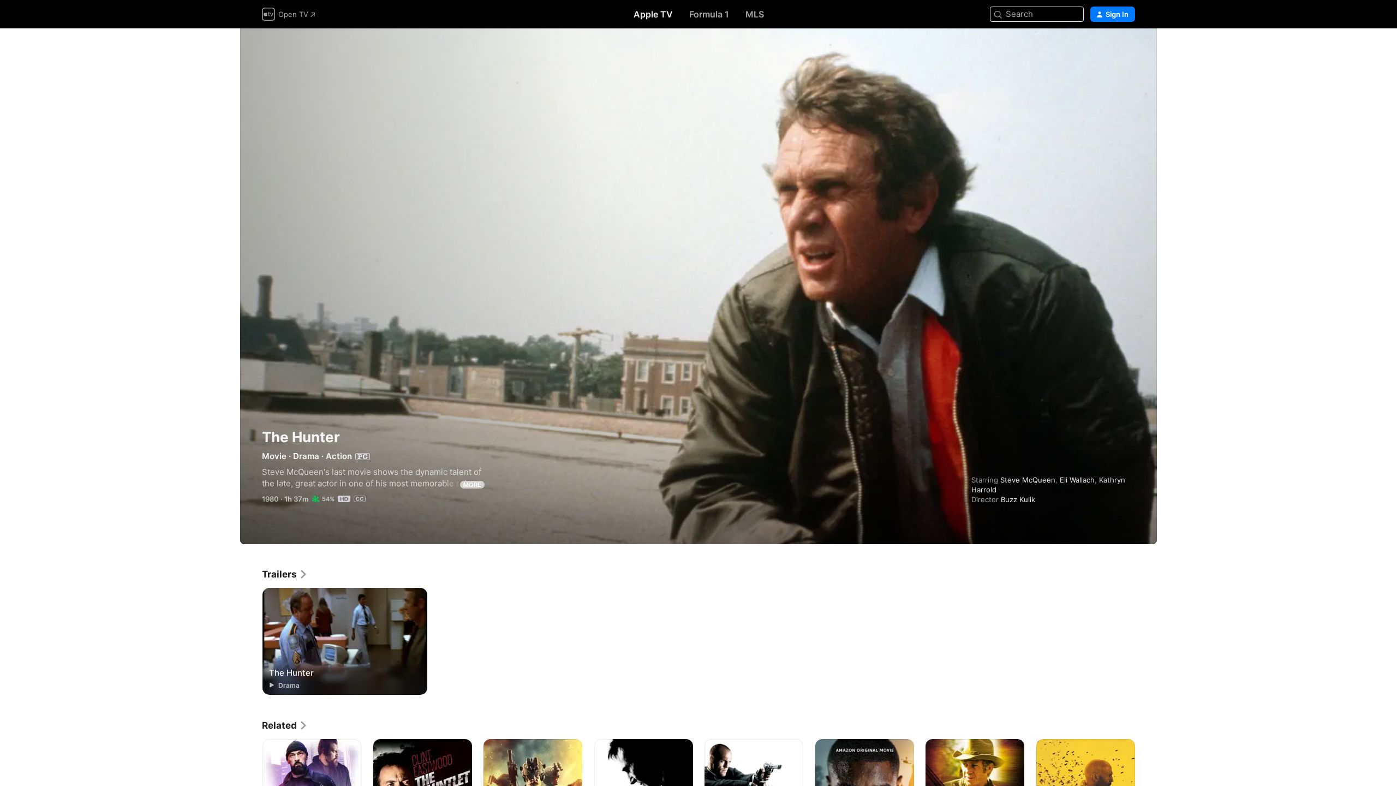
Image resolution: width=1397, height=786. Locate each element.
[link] (285, 574)
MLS (754, 14)
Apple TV (653, 14)
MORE (472, 485)
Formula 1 (709, 14)
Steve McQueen (1027, 479)
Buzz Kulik (1018, 499)
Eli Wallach (1077, 479)
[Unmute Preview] (1127, 49)
